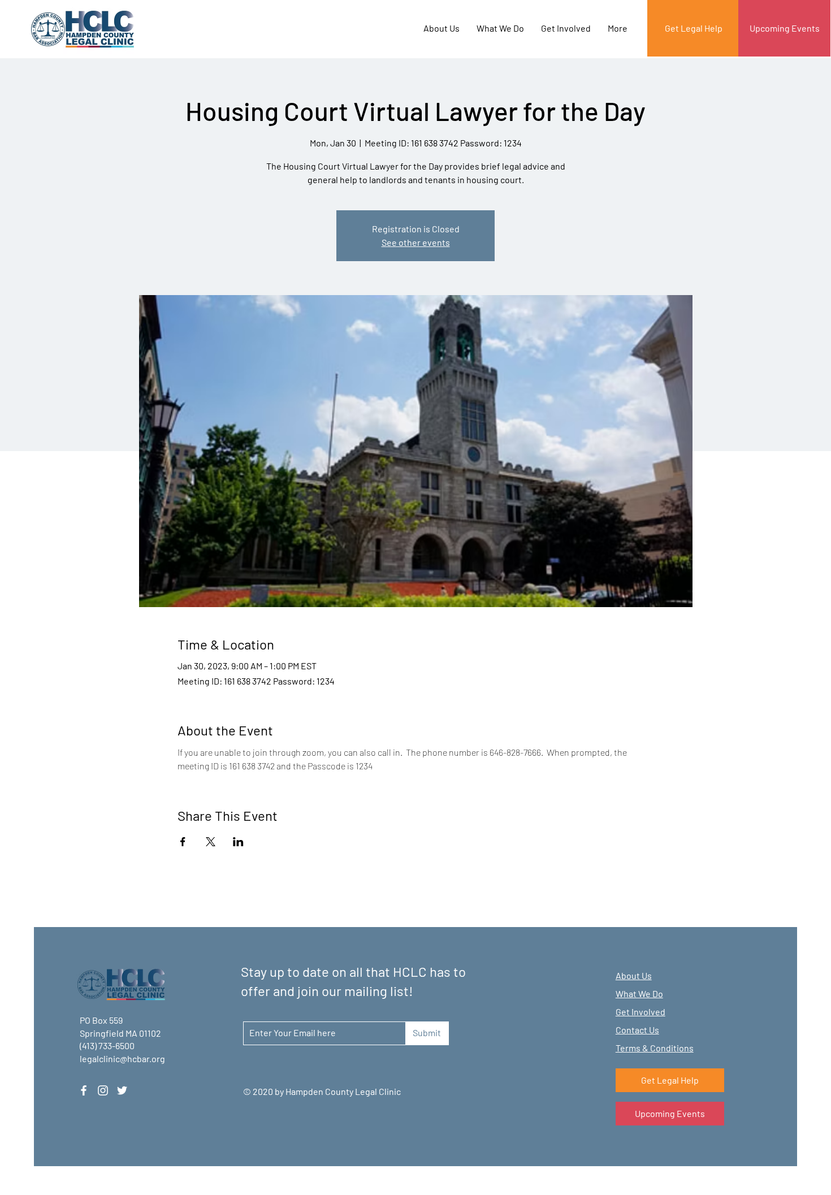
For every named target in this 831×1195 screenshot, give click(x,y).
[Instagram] (103, 1090)
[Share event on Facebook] (183, 841)
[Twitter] (122, 1090)
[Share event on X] (210, 841)
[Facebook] (83, 1090)
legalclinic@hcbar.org (122, 1058)
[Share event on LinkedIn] (238, 841)
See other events (416, 242)
